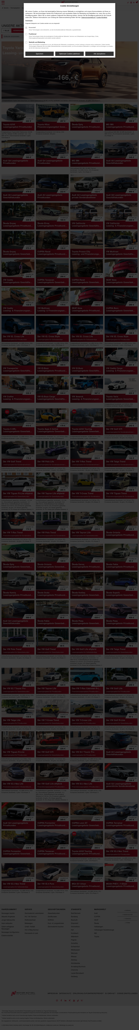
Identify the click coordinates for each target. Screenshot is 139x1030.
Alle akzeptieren (99, 54)
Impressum (29, 20)
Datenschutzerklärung (88, 17)
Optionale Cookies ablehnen (69, 54)
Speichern (39, 54)
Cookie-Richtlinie (101, 17)
